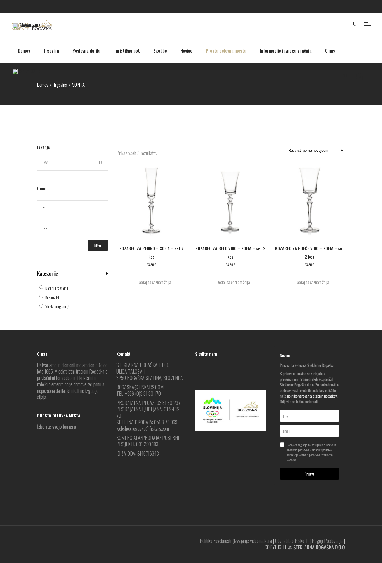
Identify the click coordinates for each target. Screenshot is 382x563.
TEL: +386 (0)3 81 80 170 (138, 393)
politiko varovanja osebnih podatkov (312, 396)
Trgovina (60, 84)
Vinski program (58, 306)
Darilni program (57, 288)
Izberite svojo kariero (56, 426)
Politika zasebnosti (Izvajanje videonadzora (236, 540)
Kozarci (52, 297)
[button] (151, 282)
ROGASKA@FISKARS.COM (140, 387)
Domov (42, 84)
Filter (97, 245)
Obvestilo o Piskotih (291, 540)
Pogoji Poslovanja (327, 540)
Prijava (309, 474)
